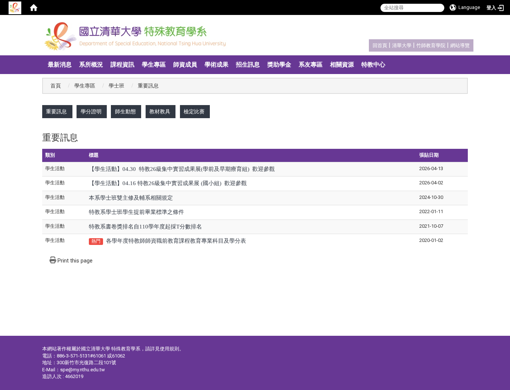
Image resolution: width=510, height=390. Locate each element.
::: (368, 44)
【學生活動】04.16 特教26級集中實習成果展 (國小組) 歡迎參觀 (168, 183)
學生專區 (154, 64)
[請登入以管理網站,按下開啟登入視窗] (15, 7)
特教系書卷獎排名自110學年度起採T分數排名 (145, 227)
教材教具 (159, 111)
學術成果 (216, 64)
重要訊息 (56, 111)
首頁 (55, 86)
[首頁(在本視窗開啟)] (33, 7)
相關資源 (342, 64)
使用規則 (169, 348)
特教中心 (373, 64)
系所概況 (91, 64)
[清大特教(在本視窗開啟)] (137, 37)
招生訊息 (248, 64)
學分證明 (91, 111)
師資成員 (185, 64)
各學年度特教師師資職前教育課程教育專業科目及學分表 (176, 241)
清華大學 (401, 45)
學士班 (116, 86)
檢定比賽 (194, 111)
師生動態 (125, 111)
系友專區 (311, 64)
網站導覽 (460, 45)
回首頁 (380, 45)
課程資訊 (122, 64)
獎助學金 (279, 64)
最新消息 (60, 64)
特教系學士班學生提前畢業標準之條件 (136, 212)
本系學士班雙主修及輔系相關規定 (131, 198)
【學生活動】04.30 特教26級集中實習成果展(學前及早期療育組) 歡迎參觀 (182, 169)
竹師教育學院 (430, 45)
